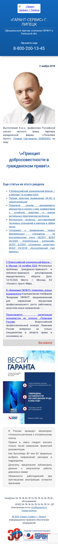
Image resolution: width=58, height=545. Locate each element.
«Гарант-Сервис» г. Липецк (29, 22)
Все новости (45, 342)
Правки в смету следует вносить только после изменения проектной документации (30, 446)
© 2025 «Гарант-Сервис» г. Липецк (29, 516)
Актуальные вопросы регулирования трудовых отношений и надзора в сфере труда (32, 223)
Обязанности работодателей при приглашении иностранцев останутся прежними (30, 480)
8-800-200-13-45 (29, 48)
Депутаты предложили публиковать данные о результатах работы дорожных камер (30, 468)
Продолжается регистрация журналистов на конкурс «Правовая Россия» (29, 318)
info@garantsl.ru (39, 507)
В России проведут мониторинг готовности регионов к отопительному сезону (30, 435)
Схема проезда (29, 510)
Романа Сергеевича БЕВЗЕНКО (32, 138)
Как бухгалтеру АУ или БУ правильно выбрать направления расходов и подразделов (30, 457)
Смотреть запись (45, 173)
